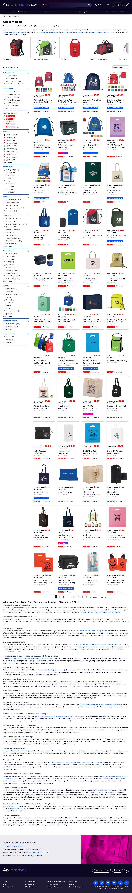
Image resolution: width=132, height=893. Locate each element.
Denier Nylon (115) (12, 273)
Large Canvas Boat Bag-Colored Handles (67, 191)
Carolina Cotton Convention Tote (65, 536)
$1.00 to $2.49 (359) (13, 97)
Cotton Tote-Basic (42, 492)
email (40, 852)
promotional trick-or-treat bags (17, 751)
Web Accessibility (122, 886)
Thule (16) (9, 292)
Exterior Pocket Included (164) (17, 224)
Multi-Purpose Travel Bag (40, 452)
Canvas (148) (10, 265)
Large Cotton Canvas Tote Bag (90, 407)
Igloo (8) (9, 314)
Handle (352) (10, 337)
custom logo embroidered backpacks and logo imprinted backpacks (76, 762)
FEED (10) (9, 303)
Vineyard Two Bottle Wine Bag (41, 536)
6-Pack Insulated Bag (43, 278)
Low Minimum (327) (13, 200)
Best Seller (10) (11, 211)
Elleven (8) (10, 308)
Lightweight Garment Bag (113, 493)
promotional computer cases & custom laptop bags (100, 705)
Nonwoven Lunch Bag (117, 361)
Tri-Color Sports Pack (92, 235)
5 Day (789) (10, 178)
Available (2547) (11, 76)
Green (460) (12, 149)
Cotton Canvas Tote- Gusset (89, 279)
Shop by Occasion (49, 12)
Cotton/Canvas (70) (13, 279)
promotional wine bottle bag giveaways (93, 631)
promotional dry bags (100, 790)
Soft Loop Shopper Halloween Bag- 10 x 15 (116, 581)
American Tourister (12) (14, 294)
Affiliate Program (74, 881)
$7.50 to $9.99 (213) (13, 106)
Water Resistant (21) (13, 238)
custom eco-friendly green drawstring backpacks (101, 612)
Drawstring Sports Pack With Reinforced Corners (68, 101)
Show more (7, 162)
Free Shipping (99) (12, 203)
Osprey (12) (10, 300)
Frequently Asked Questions (56, 881)
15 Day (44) (10, 189)
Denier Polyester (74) (13, 276)
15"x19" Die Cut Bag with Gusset (90, 452)
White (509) (12, 143)
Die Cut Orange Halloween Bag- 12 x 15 (43, 581)
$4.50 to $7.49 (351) (13, 103)
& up (17, 119)
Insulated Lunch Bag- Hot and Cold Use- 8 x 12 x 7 (117, 407)
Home (5, 881)
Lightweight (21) (11, 235)
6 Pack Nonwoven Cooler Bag (66, 146)
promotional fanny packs (19, 808)
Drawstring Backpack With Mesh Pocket (116, 320)
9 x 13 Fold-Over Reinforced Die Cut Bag (91, 362)
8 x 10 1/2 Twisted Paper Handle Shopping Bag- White (116, 452)
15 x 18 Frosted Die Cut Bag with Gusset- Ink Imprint (117, 536)
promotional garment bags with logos (105, 728)
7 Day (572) (10, 181)
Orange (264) (13, 152)
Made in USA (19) (12, 205)
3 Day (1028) (10, 173)
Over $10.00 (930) (12, 108)
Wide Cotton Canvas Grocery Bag (91, 493)
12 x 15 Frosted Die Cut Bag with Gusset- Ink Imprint (117, 146)
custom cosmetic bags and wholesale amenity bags (54, 716)
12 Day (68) (10, 187)
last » (103, 597)
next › (95, 597)
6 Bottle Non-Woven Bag (40, 236)
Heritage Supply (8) (13, 311)
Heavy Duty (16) (11, 244)
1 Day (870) (10, 175)
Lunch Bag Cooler (41, 190)
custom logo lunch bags (50, 619)
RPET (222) (10, 262)
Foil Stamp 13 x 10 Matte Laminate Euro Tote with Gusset (92, 320)
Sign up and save (102, 870)
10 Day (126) (10, 184)
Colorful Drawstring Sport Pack (116, 279)
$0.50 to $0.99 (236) (13, 94)
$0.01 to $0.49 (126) (13, 92)
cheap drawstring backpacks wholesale (29, 607)
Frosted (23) (10, 233)
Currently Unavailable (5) (15, 81)
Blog (4, 884)
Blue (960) (12, 138)
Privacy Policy (112, 886)
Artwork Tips (29, 887)
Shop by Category (18, 12)
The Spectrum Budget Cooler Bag (66, 581)
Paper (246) (10, 259)
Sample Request (30, 881)
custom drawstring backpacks (14, 32)
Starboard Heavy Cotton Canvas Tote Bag (91, 536)
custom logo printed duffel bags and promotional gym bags (28, 658)
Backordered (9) (11, 78)
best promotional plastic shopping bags (35, 693)
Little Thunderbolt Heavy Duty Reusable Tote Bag (67, 362)
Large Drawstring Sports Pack (90, 146)
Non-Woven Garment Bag (64, 236)
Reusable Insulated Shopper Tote (66, 320)
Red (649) (11, 140)
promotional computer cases (47, 32)
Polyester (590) (11, 254)
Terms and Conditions (101, 886)
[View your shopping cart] (126, 5)
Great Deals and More (115, 12)
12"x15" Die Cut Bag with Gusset (90, 191)
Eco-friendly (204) (12, 221)
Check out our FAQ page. (12, 846)
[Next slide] (125, 46)
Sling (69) (9, 329)
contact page (14, 855)
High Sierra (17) (11, 289)
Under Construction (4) (14, 84)
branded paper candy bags (99, 32)
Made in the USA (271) (14, 219)
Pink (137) (11, 160)
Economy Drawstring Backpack (92, 101)
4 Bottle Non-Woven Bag (64, 407)
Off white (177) (13, 157)
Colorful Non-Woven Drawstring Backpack (43, 101)
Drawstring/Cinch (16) (14, 241)
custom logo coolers (16, 739)
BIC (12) (8, 297)
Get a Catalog (29, 884)
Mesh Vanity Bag (65, 492)
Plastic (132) (10, 268)
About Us (72, 884)
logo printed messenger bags (74, 32)
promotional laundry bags (92, 818)
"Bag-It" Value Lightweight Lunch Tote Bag (42, 362)
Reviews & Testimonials (54, 887)
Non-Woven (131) (12, 270)
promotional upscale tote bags (54, 670)
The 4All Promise (52, 884)
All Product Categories (76, 887)
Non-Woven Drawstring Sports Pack (42, 146)
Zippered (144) (11, 227)
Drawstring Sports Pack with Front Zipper (115, 101)
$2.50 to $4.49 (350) (13, 100)
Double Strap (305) (13, 324)
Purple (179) (12, 154)
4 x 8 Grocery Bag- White (64, 452)
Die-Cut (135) (10, 340)
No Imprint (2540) (12, 170)
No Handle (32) (11, 343)
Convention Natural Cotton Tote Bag (42, 407)
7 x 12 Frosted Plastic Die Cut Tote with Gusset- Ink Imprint (92, 581)
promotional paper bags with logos (103, 681)
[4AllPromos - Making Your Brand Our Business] (14, 5)
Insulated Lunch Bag (116, 235)
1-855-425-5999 (31, 852)
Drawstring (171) (12, 327)
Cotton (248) (10, 256)
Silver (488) (12, 146)
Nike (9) (8, 305)
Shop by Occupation (81, 12)
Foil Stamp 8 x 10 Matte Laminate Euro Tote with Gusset (43, 320)
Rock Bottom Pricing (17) (15, 208)
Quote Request (8, 887)
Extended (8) (10, 192)
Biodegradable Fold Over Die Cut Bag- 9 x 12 (68, 279)
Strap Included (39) (13, 230)
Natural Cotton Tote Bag (113, 191)
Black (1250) (12, 135)
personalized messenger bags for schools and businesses (97, 644)
